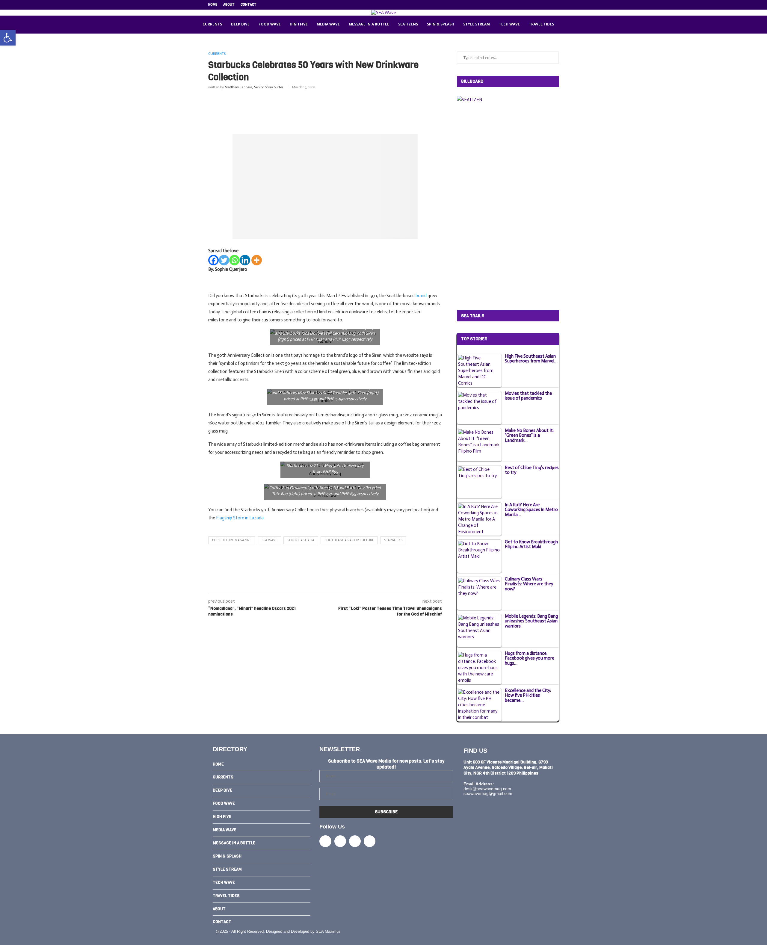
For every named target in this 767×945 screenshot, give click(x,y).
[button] (8, 38)
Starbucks (393, 540)
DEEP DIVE (240, 24)
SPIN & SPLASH (440, 24)
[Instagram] (536, 5)
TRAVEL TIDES (541, 24)
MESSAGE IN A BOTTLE (369, 24)
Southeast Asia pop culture (349, 540)
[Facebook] (522, 5)
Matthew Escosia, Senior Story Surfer (254, 87)
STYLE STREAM (476, 24)
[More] (256, 260)
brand (421, 295)
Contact (248, 4)
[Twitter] (529, 5)
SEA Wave (269, 540)
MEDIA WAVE (328, 24)
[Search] (566, 24)
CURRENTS (212, 24)
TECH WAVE (509, 24)
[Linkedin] (543, 5)
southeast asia (300, 540)
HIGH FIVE (299, 24)
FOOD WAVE (270, 24)
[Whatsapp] (234, 260)
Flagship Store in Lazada (240, 518)
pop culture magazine (231, 540)
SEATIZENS (408, 24)
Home (212, 4)
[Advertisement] (325, 110)
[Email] (550, 5)
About (229, 4)
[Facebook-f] (325, 841)
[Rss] (557, 5)
